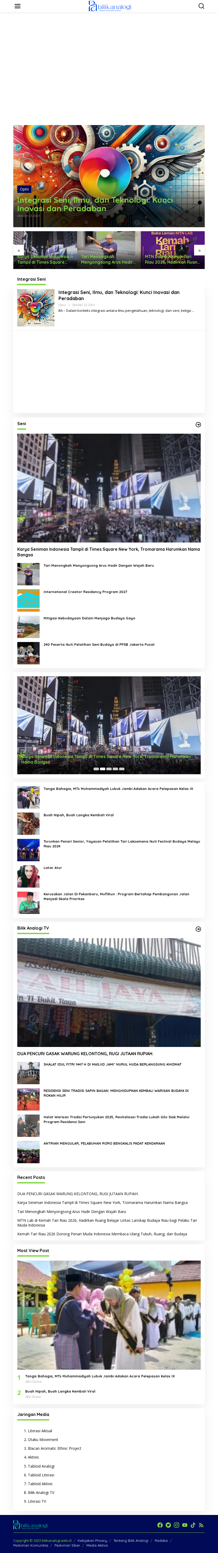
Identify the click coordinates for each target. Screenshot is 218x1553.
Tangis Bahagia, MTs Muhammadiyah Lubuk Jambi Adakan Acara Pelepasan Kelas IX (118, 788)
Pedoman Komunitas (30, 1545)
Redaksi (161, 1540)
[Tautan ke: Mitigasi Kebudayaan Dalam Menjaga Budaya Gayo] (28, 626)
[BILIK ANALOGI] (110, 5)
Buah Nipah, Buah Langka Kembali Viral (79, 815)
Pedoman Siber (67, 1545)
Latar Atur (53, 867)
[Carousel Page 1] (96, 769)
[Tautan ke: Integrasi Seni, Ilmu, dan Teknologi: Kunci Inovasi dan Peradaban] (109, 176)
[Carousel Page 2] (102, 769)
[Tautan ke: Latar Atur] (28, 876)
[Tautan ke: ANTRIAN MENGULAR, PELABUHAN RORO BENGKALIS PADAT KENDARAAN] (28, 1151)
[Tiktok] (193, 1525)
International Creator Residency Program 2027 (85, 592)
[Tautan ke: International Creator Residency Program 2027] (28, 600)
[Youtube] (184, 1525)
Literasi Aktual (40, 1430)
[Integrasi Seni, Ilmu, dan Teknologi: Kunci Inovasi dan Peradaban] (193, 310)
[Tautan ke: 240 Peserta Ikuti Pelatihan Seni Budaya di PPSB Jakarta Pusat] (28, 652)
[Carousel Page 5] (121, 769)
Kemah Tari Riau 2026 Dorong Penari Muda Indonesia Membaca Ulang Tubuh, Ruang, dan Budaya (172, 259)
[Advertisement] (110, 28)
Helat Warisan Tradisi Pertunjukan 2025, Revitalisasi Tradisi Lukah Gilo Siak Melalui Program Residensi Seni (116, 1119)
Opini (24, 189)
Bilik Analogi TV (41, 1492)
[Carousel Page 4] (115, 769)
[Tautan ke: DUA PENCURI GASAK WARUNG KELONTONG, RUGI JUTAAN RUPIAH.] (109, 992)
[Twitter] (168, 1525)
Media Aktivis (97, 1545)
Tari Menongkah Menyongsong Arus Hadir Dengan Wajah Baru (43, 259)
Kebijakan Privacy (92, 1540)
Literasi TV (37, 1501)
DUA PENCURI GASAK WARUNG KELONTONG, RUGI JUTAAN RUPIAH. (85, 1053)
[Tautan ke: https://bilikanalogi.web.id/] (198, 424)
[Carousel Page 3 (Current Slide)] (109, 769)
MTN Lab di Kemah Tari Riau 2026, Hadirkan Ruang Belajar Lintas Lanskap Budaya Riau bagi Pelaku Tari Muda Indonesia (108, 259)
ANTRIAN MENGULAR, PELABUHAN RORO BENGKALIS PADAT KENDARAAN (104, 1143)
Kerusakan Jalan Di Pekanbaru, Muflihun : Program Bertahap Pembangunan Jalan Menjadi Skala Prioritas (116, 896)
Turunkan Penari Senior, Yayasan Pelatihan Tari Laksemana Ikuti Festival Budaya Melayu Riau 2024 (122, 843)
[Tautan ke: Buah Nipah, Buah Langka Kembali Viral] (28, 823)
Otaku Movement (43, 1439)
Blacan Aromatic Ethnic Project (54, 1448)
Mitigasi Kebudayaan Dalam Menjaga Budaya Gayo (89, 618)
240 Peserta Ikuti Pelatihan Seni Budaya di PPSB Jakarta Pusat (99, 644)
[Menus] (17, 6)
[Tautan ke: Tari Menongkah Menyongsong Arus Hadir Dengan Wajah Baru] (28, 573)
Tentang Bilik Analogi (131, 1540)
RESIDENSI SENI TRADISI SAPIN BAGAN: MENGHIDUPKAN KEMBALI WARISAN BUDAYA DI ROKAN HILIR (116, 1093)
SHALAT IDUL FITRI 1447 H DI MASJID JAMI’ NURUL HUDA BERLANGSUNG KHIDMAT (113, 1064)
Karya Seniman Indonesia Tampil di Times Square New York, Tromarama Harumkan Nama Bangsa (108, 551)
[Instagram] (176, 1525)
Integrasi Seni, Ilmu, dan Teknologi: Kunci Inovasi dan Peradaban (95, 204)
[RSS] (201, 1525)
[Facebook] (160, 1525)
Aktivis (33, 1457)
